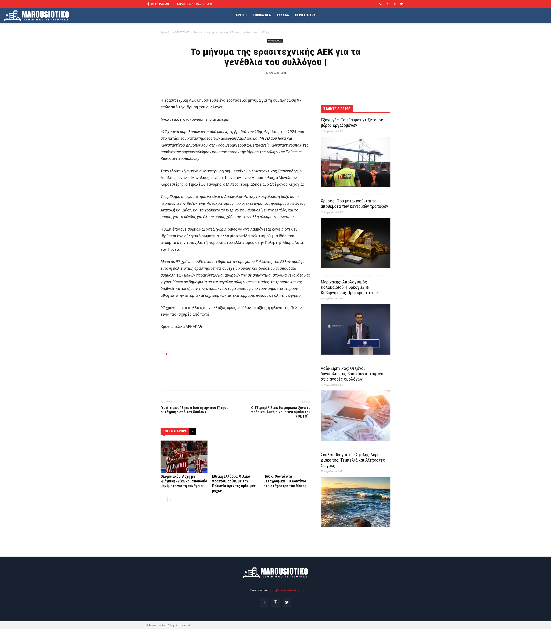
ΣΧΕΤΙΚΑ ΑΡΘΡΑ (175, 431)
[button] (381, 3)
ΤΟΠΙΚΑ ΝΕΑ (262, 15)
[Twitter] (401, 4)
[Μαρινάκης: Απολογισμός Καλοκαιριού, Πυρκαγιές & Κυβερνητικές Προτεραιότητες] (355, 329)
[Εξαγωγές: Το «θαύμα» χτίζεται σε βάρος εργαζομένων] (355, 162)
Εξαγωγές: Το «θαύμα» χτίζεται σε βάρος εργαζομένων (352, 122)
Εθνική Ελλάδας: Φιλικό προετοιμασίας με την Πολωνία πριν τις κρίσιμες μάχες (234, 483)
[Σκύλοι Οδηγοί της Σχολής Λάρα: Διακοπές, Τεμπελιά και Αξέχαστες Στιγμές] (355, 502)
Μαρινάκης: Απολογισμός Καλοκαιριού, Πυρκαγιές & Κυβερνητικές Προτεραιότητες (349, 287)
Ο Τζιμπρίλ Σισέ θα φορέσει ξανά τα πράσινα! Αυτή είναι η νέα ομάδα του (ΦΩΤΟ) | (280, 412)
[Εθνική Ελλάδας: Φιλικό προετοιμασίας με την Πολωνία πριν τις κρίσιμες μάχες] (235, 457)
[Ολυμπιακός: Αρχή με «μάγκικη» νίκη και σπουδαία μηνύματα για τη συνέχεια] (184, 457)
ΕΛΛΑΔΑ (283, 15)
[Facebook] (387, 4)
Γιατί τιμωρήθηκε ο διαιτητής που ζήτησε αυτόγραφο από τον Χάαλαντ (194, 410)
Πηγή (165, 352)
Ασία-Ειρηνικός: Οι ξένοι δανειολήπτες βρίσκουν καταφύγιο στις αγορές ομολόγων (353, 374)
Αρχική (165, 32)
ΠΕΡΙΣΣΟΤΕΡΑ (305, 15)
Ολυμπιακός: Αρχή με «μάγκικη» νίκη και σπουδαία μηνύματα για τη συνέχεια (184, 481)
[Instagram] (394, 4)
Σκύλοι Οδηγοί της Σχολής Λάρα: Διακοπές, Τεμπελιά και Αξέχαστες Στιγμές (353, 460)
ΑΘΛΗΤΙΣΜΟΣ (181, 32)
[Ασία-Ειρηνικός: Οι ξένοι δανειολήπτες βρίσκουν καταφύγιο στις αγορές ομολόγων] (355, 415)
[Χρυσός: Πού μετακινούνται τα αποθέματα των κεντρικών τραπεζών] (355, 243)
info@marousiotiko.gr (285, 590)
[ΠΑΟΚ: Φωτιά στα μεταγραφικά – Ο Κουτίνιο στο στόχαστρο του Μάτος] (286, 457)
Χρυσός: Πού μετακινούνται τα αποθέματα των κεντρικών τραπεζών (354, 203)
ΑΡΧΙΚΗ (241, 15)
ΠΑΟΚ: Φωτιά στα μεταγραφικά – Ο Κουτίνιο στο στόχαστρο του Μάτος (284, 481)
